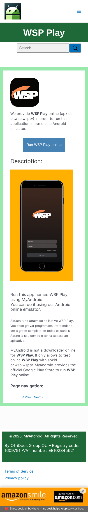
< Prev (27, 397)
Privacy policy (17, 478)
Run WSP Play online (44, 144)
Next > (39, 397)
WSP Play (44, 33)
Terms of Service (19, 471)
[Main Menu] (79, 11)
